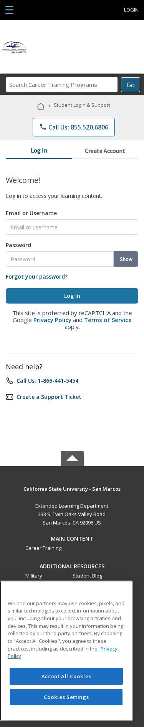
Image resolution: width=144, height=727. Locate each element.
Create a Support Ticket (49, 396)
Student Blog (87, 575)
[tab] (39, 152)
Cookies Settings (66, 697)
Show (126, 259)
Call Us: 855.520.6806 (73, 127)
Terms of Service (108, 319)
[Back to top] (72, 488)
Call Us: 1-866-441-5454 (47, 380)
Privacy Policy (52, 319)
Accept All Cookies (66, 676)
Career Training (43, 547)
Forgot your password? (37, 276)
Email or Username (31, 213)
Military (33, 575)
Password (18, 245)
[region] (66, 651)
